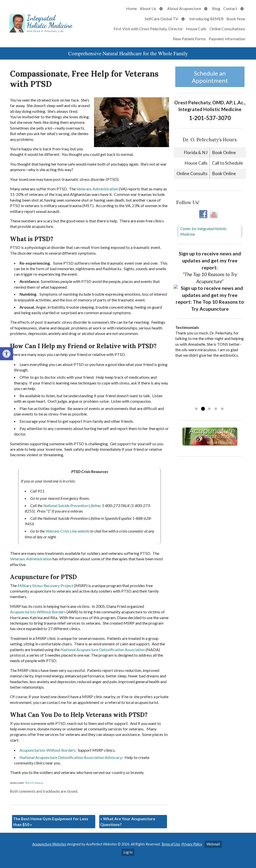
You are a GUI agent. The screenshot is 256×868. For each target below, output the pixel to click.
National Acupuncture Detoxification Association (102, 649)
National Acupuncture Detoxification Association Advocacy (71, 757)
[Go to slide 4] (215, 408)
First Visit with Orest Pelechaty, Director (148, 28)
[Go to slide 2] (202, 408)
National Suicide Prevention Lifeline (71, 505)
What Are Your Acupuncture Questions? (127, 821)
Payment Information (227, 38)
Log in (128, 852)
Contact (230, 8)
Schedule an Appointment (210, 77)
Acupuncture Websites (49, 844)
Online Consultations (227, 28)
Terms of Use (170, 844)
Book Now (235, 18)
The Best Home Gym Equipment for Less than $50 (50, 821)
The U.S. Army (33, 782)
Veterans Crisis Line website (68, 531)
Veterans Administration (97, 188)
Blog (216, 8)
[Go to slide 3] (209, 408)
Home (131, 8)
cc (42, 782)
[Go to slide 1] (196, 408)
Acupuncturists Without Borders (38, 611)
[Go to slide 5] (222, 408)
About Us (148, 8)
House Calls (196, 28)
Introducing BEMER (206, 18)
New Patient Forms (189, 38)
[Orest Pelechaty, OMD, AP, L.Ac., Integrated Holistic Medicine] (42, 24)
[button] (6, 353)
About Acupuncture (184, 8)
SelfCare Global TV (161, 18)
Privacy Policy (192, 844)
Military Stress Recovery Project (45, 585)
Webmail (213, 844)
